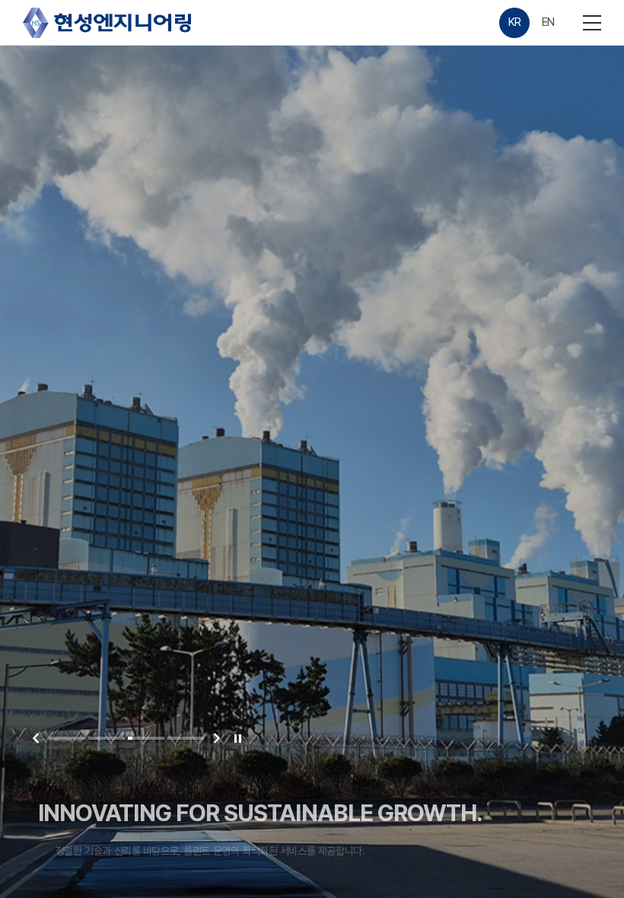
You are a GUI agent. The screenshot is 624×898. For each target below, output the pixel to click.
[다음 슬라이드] (216, 738)
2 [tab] (106, 738)
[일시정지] (237, 738)
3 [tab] (146, 738)
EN (548, 22)
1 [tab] (67, 738)
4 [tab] (185, 738)
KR (514, 22)
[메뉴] (592, 23)
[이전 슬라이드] (35, 738)
